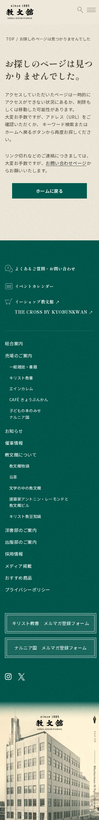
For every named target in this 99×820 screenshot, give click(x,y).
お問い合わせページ (66, 163)
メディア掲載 (18, 566)
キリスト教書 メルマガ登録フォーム (50, 623)
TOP (10, 39)
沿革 (13, 477)
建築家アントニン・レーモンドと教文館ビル (38, 502)
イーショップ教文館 (34, 302)
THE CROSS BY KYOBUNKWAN (51, 312)
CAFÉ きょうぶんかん (28, 399)
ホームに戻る (49, 191)
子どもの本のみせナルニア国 (25, 414)
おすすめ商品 (18, 577)
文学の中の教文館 (25, 488)
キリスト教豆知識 (25, 516)
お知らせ (14, 431)
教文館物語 (19, 466)
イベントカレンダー (34, 286)
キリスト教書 (21, 378)
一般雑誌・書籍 (23, 367)
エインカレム (21, 388)
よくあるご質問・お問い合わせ (45, 268)
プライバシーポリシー (27, 589)
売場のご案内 (18, 355)
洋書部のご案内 (21, 530)
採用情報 (14, 553)
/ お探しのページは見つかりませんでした (52, 39)
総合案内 (14, 343)
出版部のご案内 (21, 542)
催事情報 (14, 442)
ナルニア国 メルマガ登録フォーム (50, 647)
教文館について (21, 454)
